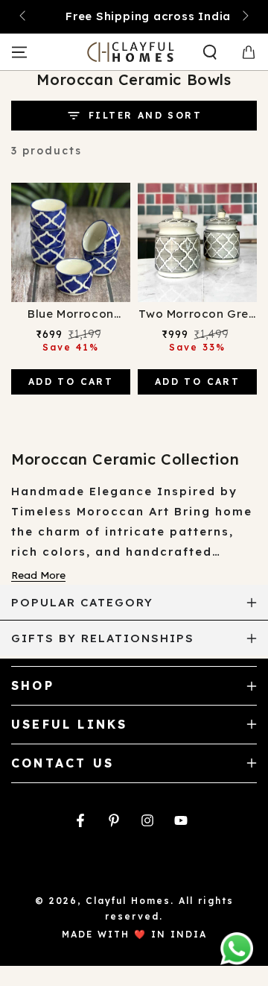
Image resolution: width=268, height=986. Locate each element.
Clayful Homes (128, 900)
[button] (210, 52)
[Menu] (19, 52)
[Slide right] (244, 17)
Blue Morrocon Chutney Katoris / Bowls (70, 315)
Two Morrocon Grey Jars (196, 315)
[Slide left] (23, 17)
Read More (38, 575)
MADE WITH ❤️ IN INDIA (134, 934)
